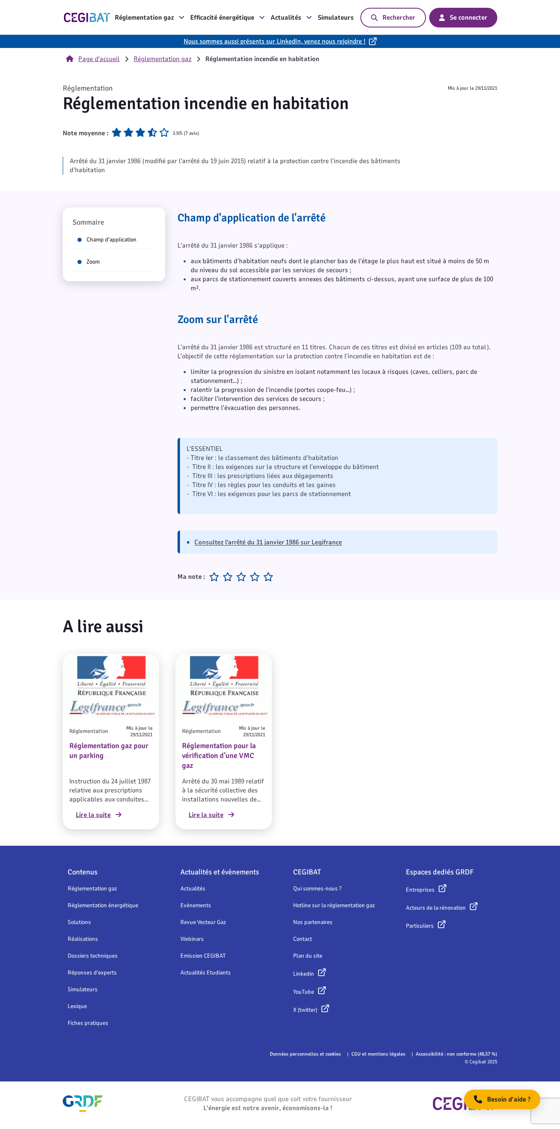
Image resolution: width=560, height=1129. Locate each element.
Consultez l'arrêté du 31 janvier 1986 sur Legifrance (268, 542)
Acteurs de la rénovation (436, 908)
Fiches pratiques (88, 1023)
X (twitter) (305, 1010)
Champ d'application (112, 240)
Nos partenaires (312, 922)
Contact (302, 939)
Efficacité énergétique (222, 17)
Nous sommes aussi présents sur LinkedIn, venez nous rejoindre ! (275, 41)
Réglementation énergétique (103, 905)
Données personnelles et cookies (305, 1054)
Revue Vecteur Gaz (203, 922)
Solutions (79, 922)
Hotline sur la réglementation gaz (334, 905)
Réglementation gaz (144, 17)
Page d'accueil (99, 59)
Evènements (195, 905)
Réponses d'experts (92, 972)
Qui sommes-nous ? (317, 888)
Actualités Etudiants (205, 972)
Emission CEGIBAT (203, 956)
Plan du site (307, 956)
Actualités (286, 17)
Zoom (93, 262)
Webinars (192, 939)
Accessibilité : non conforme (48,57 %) (456, 1054)
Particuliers (420, 926)
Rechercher (398, 17)
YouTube (303, 992)
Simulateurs (336, 17)
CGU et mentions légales (378, 1054)
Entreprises (420, 890)
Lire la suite (93, 814)
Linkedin (303, 974)
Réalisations (83, 939)
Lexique (77, 1006)
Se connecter (468, 17)
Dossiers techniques (93, 956)
